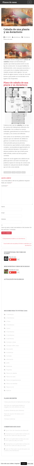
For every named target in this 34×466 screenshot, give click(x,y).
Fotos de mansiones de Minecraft (18, 430)
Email (2, 213)
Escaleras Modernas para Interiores (14, 410)
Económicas (9, 352)
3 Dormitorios (10, 325)
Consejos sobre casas (12, 345)
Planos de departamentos (13, 380)
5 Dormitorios (10, 335)
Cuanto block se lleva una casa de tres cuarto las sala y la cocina (16, 434)
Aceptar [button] (24, 463)
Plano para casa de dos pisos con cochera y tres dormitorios (17, 449)
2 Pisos (8, 321)
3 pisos (8, 328)
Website (3, 219)
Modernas (9, 366)
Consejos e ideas (11, 342)
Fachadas (9, 356)
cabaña (18, 172)
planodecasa (16, 37)
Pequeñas (9, 370)
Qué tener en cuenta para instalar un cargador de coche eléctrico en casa (14, 406)
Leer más (30, 463)
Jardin (7, 363)
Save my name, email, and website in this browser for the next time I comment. (16, 228)
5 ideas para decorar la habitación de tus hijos (17, 402)
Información (9, 359)
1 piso (13, 172)
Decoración (9, 349)
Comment (4, 186)
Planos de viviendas (11, 383)
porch (23, 172)
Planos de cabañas (11, 373)
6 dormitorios (10, 338)
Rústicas (8, 390)
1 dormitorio (7, 172)
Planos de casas (10, 2)
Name (3, 206)
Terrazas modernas (9, 419)
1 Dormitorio (26, 37)
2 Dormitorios (10, 318)
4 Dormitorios (10, 332)
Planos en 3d (10, 387)
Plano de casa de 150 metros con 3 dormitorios (14, 414)
